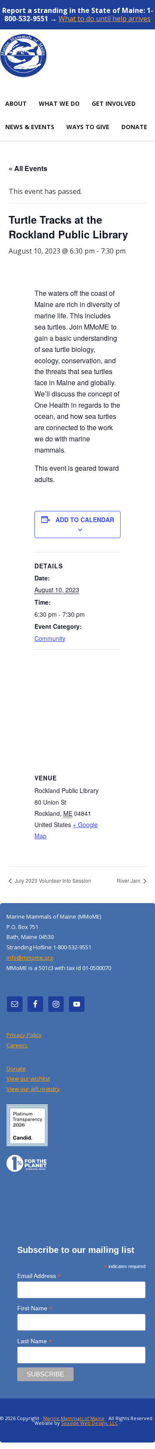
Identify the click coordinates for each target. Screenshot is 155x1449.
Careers (17, 1045)
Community (49, 638)
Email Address (39, 1276)
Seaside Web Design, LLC (89, 1423)
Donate (16, 1068)
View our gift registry (33, 1089)
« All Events (28, 168)
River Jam (129, 880)
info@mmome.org (29, 957)
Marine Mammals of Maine (74, 1418)
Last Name (34, 1341)
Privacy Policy (24, 1035)
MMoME (77, 55)
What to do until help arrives (105, 18)
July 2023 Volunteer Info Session (52, 880)
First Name (35, 1308)
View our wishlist (28, 1078)
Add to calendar (85, 519)
